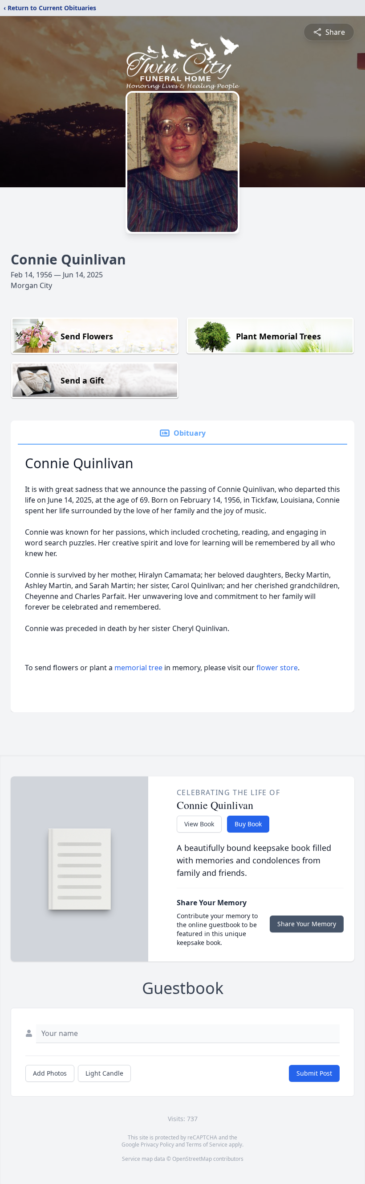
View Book (199, 824)
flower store (277, 667)
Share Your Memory (306, 924)
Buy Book (248, 824)
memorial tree (138, 667)
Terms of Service (206, 1144)
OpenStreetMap (192, 1159)
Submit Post (314, 1073)
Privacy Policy (157, 1144)
